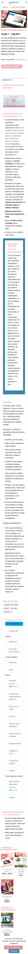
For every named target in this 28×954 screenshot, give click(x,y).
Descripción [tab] (6, 80)
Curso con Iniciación (8, 59)
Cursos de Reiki (17, 7)
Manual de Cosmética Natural (21, 871)
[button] (2, 2)
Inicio (5, 7)
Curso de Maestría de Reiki (7, 931)
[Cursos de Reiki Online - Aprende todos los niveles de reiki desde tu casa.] (14, 2)
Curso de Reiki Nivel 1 (7, 870)
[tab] (11, 605)
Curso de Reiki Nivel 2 (7, 897)
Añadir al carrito (12, 66)
